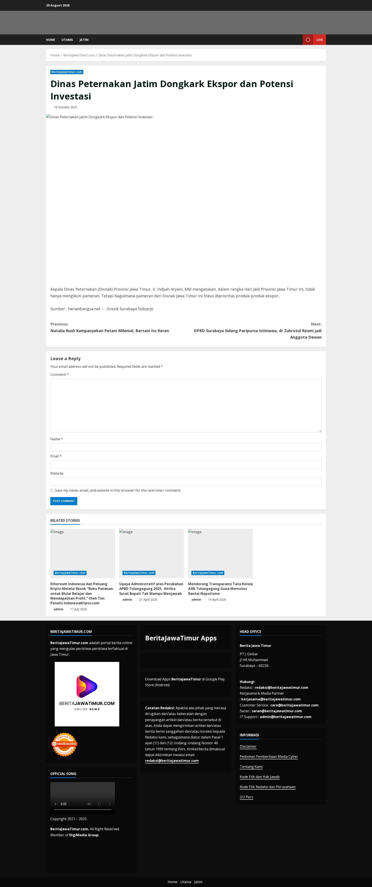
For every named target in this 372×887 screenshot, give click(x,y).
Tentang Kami (251, 766)
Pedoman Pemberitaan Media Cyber (269, 756)
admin (58, 609)
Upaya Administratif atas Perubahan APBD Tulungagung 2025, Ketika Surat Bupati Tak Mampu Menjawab (151, 589)
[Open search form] (298, 39)
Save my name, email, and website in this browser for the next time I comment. (118, 490)
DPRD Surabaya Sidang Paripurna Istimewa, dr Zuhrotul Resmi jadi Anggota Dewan (258, 330)
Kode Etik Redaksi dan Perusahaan (268, 786)
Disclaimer (248, 746)
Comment (59, 374)
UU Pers (246, 797)
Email (56, 456)
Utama (67, 40)
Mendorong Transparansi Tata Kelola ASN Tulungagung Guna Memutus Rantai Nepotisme (220, 589)
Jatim (83, 40)
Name (56, 439)
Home (50, 40)
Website (57, 473)
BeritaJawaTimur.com (67, 72)
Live (319, 40)
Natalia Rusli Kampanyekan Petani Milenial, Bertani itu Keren (109, 327)
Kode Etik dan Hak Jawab (260, 776)
